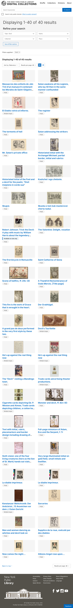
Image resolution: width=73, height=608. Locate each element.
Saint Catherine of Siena (50, 260)
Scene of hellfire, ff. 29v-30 (16, 281)
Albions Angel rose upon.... (51, 554)
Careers (35, 580)
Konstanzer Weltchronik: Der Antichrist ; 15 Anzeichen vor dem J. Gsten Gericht (16, 506)
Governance (46, 583)
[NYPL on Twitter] (58, 591)
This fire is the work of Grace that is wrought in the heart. (16, 306)
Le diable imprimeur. (12, 482)
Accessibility (36, 576)
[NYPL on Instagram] (62, 591)
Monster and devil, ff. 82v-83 (52, 403)
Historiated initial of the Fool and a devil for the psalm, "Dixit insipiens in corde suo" (18, 182)
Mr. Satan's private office (14, 152)
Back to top (6, 566)
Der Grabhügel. (45, 304)
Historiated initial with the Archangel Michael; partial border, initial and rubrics (51, 155)
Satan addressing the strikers (53, 131)
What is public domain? (29, 14)
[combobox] (32, 10)
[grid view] (39, 65)
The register (44, 110)
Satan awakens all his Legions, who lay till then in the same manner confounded (53, 87)
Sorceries (43, 503)
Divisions (61, 3)
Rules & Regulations (62, 576)
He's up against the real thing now (16, 356)
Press (34, 578)
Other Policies (47, 578)
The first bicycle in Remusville (17, 260)
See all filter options (11, 44)
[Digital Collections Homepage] (19, 3)
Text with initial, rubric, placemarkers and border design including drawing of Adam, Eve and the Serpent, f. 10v (17, 435)
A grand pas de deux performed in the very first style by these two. (18, 331)
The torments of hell (12, 131)
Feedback (68, 606)
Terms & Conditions (49, 580)
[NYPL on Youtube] (66, 591)
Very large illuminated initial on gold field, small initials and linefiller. (53, 459)
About (69, 3)
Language (59, 580)
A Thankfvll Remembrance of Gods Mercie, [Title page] (52, 282)
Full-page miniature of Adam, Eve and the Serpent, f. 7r (52, 430)
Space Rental (36, 583)
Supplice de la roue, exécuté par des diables (54, 531)
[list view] (43, 65)
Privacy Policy (47, 576)
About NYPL (59, 578)
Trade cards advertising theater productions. (54, 380)
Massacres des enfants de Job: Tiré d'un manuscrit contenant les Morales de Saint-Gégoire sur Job (17, 88)
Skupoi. (6, 206)
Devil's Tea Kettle (46, 328)
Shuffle (42, 3)
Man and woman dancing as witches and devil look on (16, 531)
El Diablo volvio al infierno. (15, 110)
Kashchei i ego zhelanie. (50, 179)
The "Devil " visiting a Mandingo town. (18, 380)
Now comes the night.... (14, 554)
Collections (51, 3)
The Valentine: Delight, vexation (54, 229)
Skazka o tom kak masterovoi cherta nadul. (53, 207)
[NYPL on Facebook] (54, 591)
